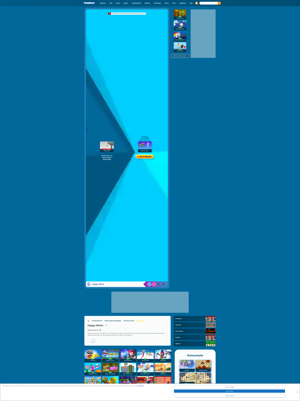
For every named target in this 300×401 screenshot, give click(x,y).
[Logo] (89, 3)
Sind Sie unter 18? (230, 395)
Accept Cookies (229, 391)
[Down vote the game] (154, 284)
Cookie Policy (140, 385)
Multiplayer (183, 3)
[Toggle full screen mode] (163, 284)
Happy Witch (141, 321)
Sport (174, 3)
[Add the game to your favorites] (106, 325)
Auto (111, 3)
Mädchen (147, 3)
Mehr (191, 3)
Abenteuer (103, 3)
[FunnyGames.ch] (88, 321)
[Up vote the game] (149, 284)
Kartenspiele (157, 3)
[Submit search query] (219, 3)
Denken (126, 3)
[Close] (297, 392)
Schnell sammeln (129, 321)
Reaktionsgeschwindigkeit (113, 321)
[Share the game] (159, 284)
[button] (196, 3)
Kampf (118, 3)
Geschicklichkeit (136, 3)
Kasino (167, 3)
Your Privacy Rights (229, 387)
